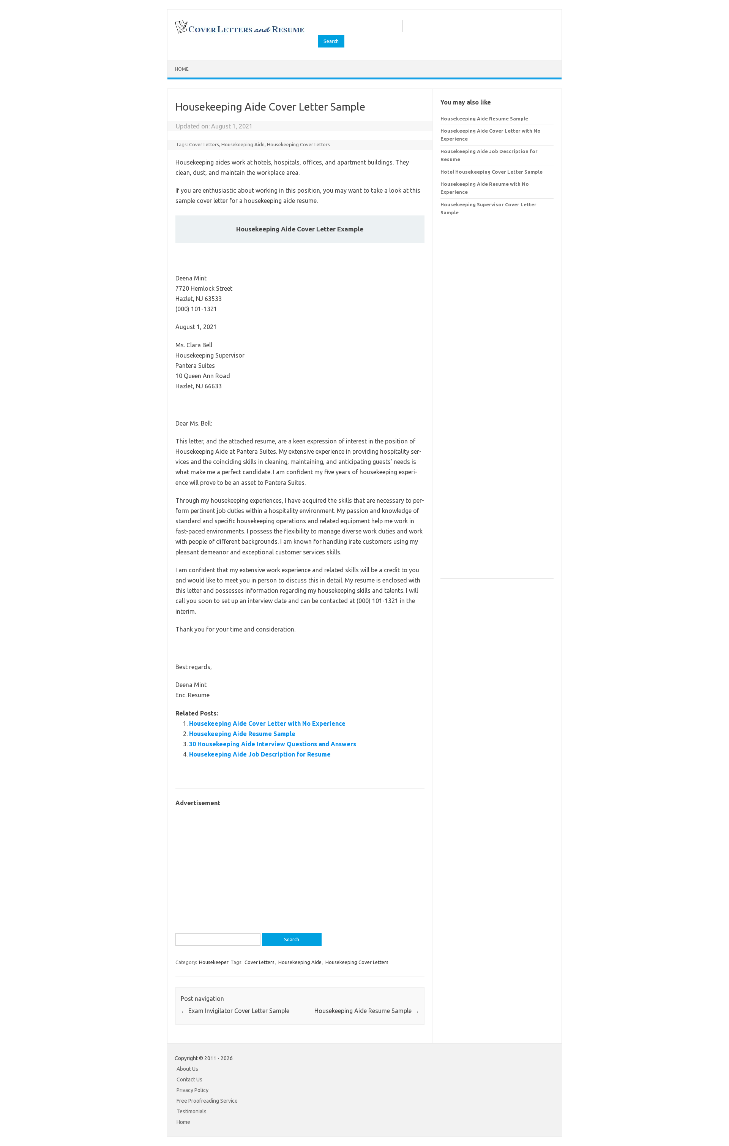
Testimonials (192, 1111)
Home (182, 68)
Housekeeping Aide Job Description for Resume (260, 754)
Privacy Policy (192, 1090)
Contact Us (189, 1079)
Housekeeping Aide (243, 144)
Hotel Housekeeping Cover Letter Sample (491, 171)
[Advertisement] (299, 861)
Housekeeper (214, 962)
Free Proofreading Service (207, 1101)
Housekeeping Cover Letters (298, 144)
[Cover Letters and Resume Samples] (239, 32)
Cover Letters (204, 144)
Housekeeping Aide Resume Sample (242, 733)
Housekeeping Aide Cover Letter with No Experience (267, 723)
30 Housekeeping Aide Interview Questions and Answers (272, 744)
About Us (187, 1069)
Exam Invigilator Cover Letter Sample (235, 1010)
